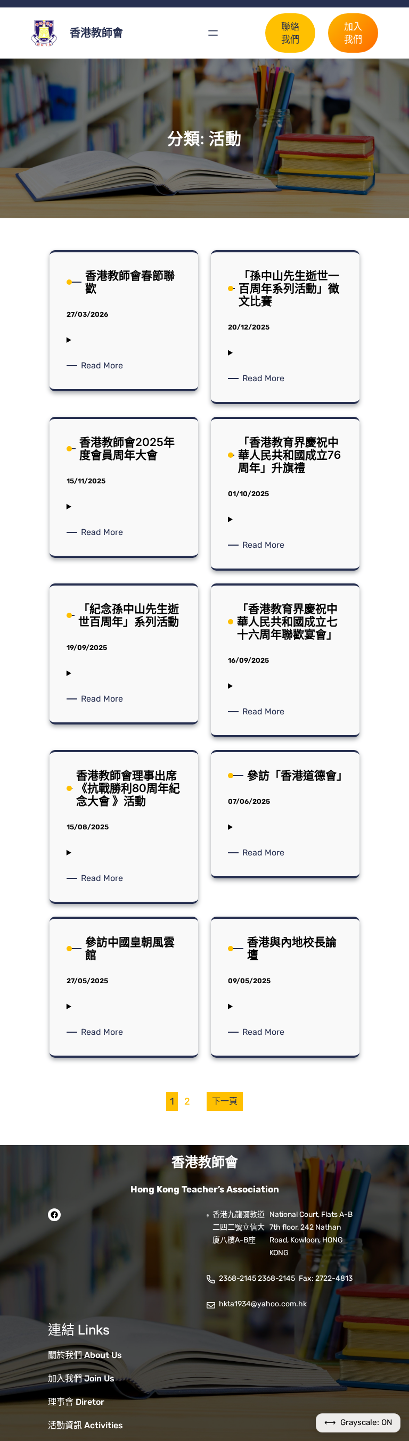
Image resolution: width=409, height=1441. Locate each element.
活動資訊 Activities (85, 1425)
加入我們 (353, 33)
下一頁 (225, 1101)
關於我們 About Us (85, 1355)
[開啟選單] (213, 33)
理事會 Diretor (76, 1402)
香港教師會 (96, 33)
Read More (104, 366)
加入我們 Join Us (81, 1378)
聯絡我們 (290, 33)
